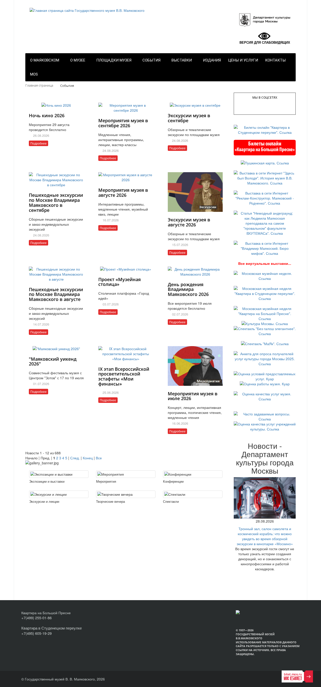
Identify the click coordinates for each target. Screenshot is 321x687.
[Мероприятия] (125, 474)
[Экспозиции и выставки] (59, 474)
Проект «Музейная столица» (119, 281)
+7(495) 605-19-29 (36, 633)
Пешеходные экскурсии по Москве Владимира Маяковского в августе (56, 294)
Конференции (173, 481)
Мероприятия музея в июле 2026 (192, 396)
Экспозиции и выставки (46, 481)
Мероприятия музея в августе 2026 (123, 192)
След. (75, 457)
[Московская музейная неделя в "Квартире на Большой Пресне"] (265, 313)
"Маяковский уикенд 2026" (52, 361)
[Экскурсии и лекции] (59, 494)
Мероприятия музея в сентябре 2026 (123, 123)
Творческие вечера (110, 501)
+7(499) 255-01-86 (36, 617)
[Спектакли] (192, 494)
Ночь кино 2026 (46, 115)
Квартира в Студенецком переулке (51, 628)
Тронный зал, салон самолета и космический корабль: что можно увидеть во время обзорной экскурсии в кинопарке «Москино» (265, 536)
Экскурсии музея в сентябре (189, 117)
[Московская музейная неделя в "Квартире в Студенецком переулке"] (265, 292)
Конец (88, 457)
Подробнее (38, 143)
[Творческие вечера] (125, 494)
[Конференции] (192, 474)
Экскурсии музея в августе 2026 (189, 222)
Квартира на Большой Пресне (46, 612)
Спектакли (171, 501)
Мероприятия (106, 481)
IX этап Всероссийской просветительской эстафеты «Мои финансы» (123, 376)
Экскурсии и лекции (44, 501)
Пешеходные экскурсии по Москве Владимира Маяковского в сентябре (56, 202)
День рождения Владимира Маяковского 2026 (188, 289)
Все (99, 457)
